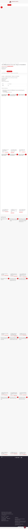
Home (2, 516)
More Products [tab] (17, 76)
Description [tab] (3, 76)
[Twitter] (18, 457)
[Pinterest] (21, 457)
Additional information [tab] (8, 76)
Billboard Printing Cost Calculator (4, 520)
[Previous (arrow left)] (0, 528)
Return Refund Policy (3, 519)
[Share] (4, 527)
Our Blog (6, 517)
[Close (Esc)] (5, 527)
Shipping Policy (8, 518)
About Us (5, 516)
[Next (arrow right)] (2, 528)
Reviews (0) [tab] (13, 76)
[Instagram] (15, 457)
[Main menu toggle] (1, 5)
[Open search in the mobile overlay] (7, 5)
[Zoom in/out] (0, 527)
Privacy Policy (3, 517)
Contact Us (7, 516)
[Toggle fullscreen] (2, 527)
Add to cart (9, 71)
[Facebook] (16, 457)
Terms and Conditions (3, 518)
